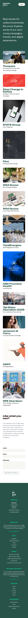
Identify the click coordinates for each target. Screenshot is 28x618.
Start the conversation (11, 472)
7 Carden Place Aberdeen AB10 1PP (14, 506)
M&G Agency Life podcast (14, 568)
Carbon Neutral (14, 602)
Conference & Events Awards (14, 562)
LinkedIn (14, 547)
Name (5, 448)
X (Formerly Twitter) (14, 540)
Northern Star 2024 (14, 554)
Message (6, 460)
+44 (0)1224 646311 (14, 512)
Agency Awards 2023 (14, 556)
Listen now (13, 579)
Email (5, 454)
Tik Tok (14, 543)
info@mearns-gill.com (14, 510)
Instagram (14, 538)
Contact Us (14, 500)
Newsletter (14, 522)
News (14, 595)
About (14, 586)
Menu (21, 4)
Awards (14, 551)
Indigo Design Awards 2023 (14, 558)
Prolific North (14, 560)
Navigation (14, 583)
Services (14, 590)
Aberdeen (14, 502)
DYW (14, 604)
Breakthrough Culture (14, 606)
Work (14, 588)
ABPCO (14, 608)
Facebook (14, 545)
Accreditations (14, 599)
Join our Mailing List (13, 531)
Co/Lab (14, 592)
